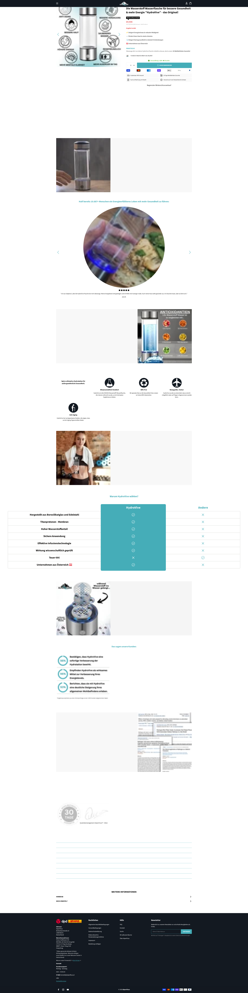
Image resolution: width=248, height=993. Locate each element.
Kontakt (122, 928)
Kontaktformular (61, 981)
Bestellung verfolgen (94, 944)
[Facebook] (58, 990)
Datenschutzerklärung (95, 931)
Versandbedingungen (94, 928)
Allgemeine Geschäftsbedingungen (98, 925)
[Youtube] (68, 990)
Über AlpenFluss (124, 938)
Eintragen (186, 932)
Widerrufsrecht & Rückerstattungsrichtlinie (96, 936)
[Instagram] (63, 990)
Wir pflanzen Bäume (126, 935)
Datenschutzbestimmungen (183, 935)
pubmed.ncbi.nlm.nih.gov (73, 776)
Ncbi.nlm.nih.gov (70, 774)
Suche (122, 931)
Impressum (91, 940)
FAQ (121, 925)
